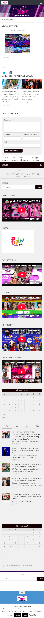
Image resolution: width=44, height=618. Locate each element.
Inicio (13, 432)
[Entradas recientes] (7, 426)
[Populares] (17, 426)
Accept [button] (17, 615)
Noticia (19, 432)
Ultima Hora (26, 434)
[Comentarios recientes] (27, 426)
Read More (33, 615)
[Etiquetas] (37, 426)
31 (4, 414)
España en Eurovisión (19, 448)
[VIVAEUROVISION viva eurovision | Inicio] (5, 2)
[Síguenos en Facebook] (41, 165)
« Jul (3, 417)
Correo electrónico (30, 134)
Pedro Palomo (10, 30)
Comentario (8, 120)
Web (5, 142)
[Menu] (41, 2)
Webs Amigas (36, 434)
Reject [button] (25, 615)
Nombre (7, 134)
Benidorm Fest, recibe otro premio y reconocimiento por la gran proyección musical (27, 485)
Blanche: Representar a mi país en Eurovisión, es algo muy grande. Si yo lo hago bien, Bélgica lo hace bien (10, 96)
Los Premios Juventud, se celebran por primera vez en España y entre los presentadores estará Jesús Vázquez (26, 439)
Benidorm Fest (17, 464)
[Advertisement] (14, 515)
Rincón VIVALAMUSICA (26, 450)
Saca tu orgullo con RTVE (21, 501)
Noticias (26, 432)
